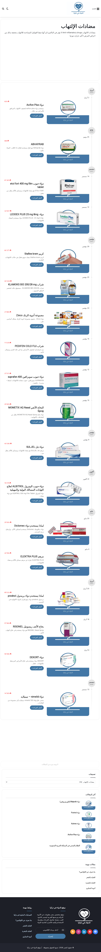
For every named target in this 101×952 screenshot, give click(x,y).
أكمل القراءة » (37, 116)
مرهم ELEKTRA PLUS (32, 556)
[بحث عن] (3, 9)
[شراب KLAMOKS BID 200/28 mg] (68, 292)
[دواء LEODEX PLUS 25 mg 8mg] (68, 222)
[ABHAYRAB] (68, 151)
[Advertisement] (49, 57)
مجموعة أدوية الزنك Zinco (30, 315)
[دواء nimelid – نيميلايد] (68, 704)
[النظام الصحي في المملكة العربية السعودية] (88, 849)
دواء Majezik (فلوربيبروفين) (70, 802)
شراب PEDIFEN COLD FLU (29, 346)
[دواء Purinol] (88, 816)
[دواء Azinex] (88, 827)
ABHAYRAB (37, 144)
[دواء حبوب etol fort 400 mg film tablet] (68, 191)
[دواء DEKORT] (68, 665)
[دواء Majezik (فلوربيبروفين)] (88, 805)
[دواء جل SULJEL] (68, 454)
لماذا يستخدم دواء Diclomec (29, 525)
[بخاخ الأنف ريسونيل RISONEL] (68, 634)
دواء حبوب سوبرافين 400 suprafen (26, 376)
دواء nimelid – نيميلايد (32, 696)
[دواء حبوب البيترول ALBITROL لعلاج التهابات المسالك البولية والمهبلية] (68, 494)
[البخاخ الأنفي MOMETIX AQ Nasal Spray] (68, 415)
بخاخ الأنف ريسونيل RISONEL (28, 626)
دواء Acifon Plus (35, 104)
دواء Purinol (75, 813)
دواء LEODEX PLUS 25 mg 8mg (27, 214)
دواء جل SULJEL (35, 446)
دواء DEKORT (37, 657)
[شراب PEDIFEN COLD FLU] (68, 353)
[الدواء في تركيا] (78, 8)
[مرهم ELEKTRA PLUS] (68, 564)
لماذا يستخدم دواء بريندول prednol (26, 595)
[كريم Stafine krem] (68, 261)
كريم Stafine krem (34, 253)
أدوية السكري (90, 888)
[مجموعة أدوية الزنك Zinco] (68, 323)
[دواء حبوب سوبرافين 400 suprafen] (68, 384)
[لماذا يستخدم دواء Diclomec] (68, 533)
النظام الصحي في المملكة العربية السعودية (65, 846)
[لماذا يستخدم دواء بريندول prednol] (68, 603)
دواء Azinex (75, 824)
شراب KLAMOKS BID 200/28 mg (26, 284)
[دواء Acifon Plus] (68, 112)
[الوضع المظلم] (7, 9)
